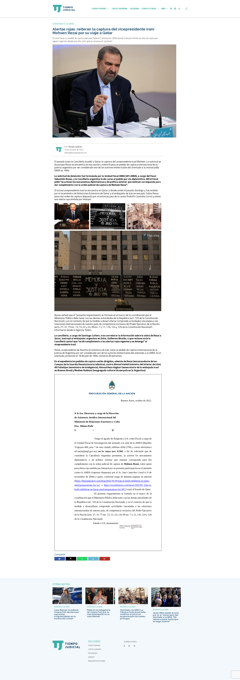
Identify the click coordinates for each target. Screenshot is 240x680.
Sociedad (134, 9)
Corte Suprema (119, 9)
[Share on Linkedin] (93, 559)
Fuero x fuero (149, 9)
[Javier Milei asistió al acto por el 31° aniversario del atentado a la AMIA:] (166, 606)
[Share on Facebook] (60, 559)
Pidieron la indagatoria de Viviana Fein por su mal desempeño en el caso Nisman (98, 613)
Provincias (92, 653)
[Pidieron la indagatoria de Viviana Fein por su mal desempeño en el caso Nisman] (100, 603)
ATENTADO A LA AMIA (63, 23)
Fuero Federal (99, 9)
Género (91, 657)
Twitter (71, 559)
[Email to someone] (105, 559)
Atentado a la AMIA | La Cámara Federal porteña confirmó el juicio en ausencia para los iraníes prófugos (133, 614)
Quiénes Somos (130, 641)
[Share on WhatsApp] (82, 559)
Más (163, 9)
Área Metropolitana (96, 661)
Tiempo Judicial (74, 146)
